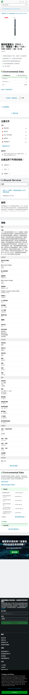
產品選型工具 (4, 642)
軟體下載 (3, 640)
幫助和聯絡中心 (5, 651)
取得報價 (3, 656)
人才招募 (3, 665)
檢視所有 (14, 13)
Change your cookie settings (14, 688)
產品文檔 (3, 638)
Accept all (14, 692)
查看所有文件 (6, 146)
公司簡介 (3, 667)
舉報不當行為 (4, 669)
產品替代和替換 (5, 644)
